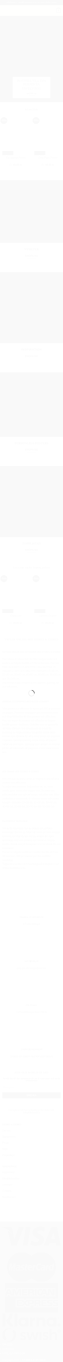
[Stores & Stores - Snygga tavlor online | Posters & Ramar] (31, 679)
